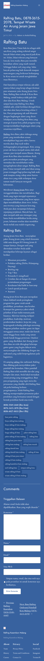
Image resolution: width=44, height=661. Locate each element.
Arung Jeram (19, 189)
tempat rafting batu (28, 468)
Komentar (8, 512)
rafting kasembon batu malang (16, 464)
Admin (19, 35)
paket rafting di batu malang (15, 436)
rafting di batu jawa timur (14, 456)
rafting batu (33, 436)
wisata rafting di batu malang (15, 475)
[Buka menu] (39, 5)
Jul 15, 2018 (8, 35)
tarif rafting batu (11, 468)
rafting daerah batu (12, 448)
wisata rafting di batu (12, 472)
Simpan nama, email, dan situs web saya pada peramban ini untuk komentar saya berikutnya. (23, 581)
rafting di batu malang (13, 460)
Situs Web (8, 566)
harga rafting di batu (12, 433)
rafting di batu (33, 452)
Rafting (7, 134)
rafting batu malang (12, 444)
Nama (7, 543)
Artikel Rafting (30, 35)
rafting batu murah (30, 444)
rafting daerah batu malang (15, 452)
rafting (17, 362)
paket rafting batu (30, 433)
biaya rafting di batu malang (15, 425)
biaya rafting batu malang (14, 421)
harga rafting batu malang (14, 429)
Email (7, 555)
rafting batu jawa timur (13, 440)
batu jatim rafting (11, 417)
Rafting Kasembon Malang (19, 5)
